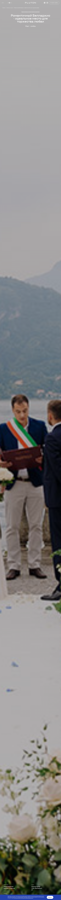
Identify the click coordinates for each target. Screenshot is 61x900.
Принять (50, 897)
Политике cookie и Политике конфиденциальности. (23, 898)
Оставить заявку (54, 2)
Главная (3, 7)
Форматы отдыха (10, 7)
